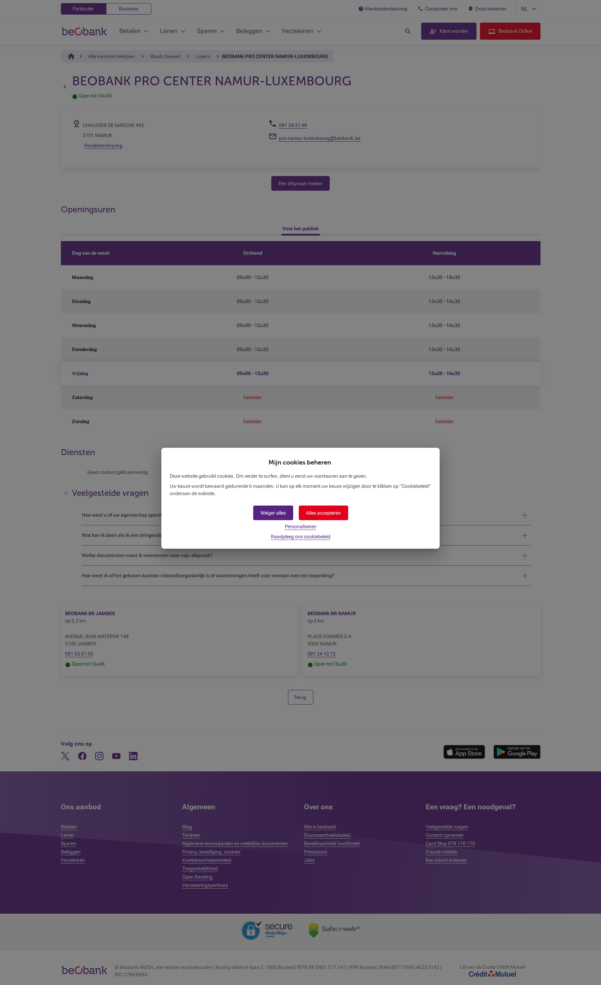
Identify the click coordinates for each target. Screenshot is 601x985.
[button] (323, 513)
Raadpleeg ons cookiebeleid (300, 536)
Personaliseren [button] (300, 526)
